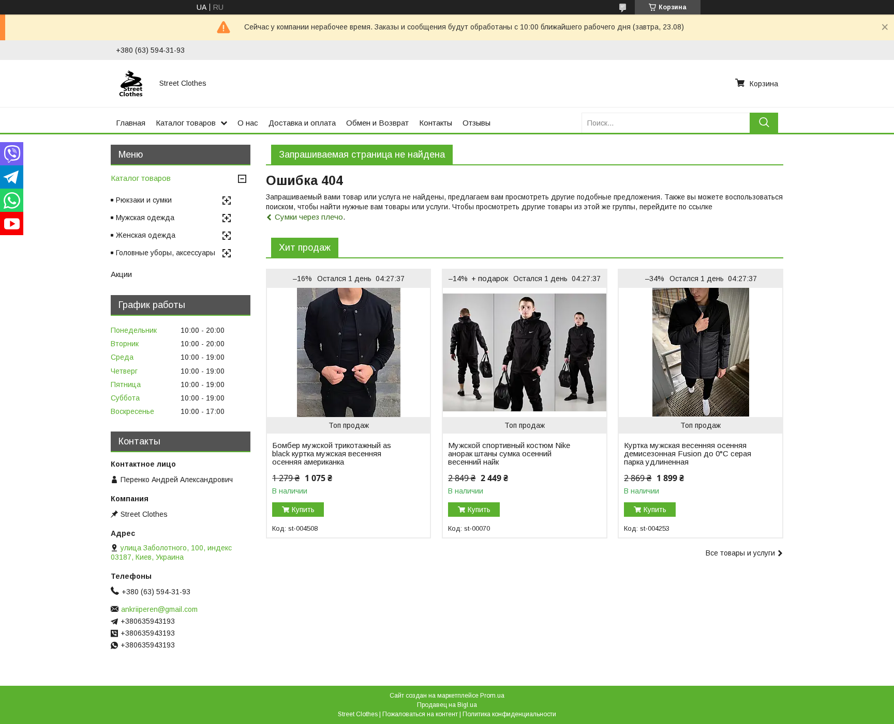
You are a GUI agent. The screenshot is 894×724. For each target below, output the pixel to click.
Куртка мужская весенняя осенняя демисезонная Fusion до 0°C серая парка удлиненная (687, 453)
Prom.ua (492, 695)
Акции (121, 274)
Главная (130, 122)
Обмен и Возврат (377, 122)
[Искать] (764, 123)
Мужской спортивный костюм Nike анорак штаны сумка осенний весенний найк (509, 453)
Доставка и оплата (302, 122)
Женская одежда (145, 235)
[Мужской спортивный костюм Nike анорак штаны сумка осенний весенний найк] (524, 352)
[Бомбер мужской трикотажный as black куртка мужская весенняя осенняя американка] (348, 352)
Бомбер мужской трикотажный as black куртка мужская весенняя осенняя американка (331, 453)
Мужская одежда (145, 217)
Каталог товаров (186, 122)
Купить (303, 509)
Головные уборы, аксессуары (165, 253)
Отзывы (476, 122)
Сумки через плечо (309, 216)
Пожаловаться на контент (420, 714)
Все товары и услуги (740, 553)
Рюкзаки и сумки (144, 200)
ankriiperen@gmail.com (159, 609)
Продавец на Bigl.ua (447, 704)
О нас (247, 122)
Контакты (435, 122)
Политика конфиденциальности (509, 714)
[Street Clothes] (131, 83)
